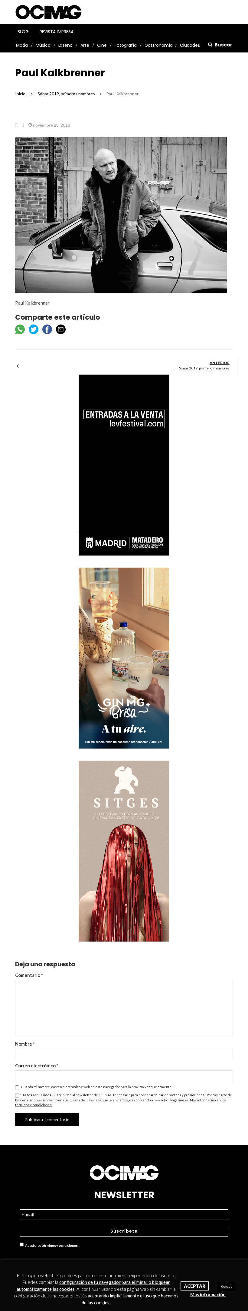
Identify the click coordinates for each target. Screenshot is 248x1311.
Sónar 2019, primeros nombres (204, 368)
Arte (84, 45)
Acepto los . (51, 1246)
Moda (22, 45)
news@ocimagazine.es (171, 1100)
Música (43, 45)
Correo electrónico (36, 1065)
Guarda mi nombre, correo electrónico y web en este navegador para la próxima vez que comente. (96, 1087)
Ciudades (190, 45)
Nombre (25, 1044)
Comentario (29, 975)
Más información (208, 1294)
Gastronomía (159, 45)
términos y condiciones (33, 1105)
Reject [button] (226, 1286)
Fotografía (126, 45)
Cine (102, 45)
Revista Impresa (56, 32)
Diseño (65, 45)
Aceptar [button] (194, 1286)
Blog (23, 32)
